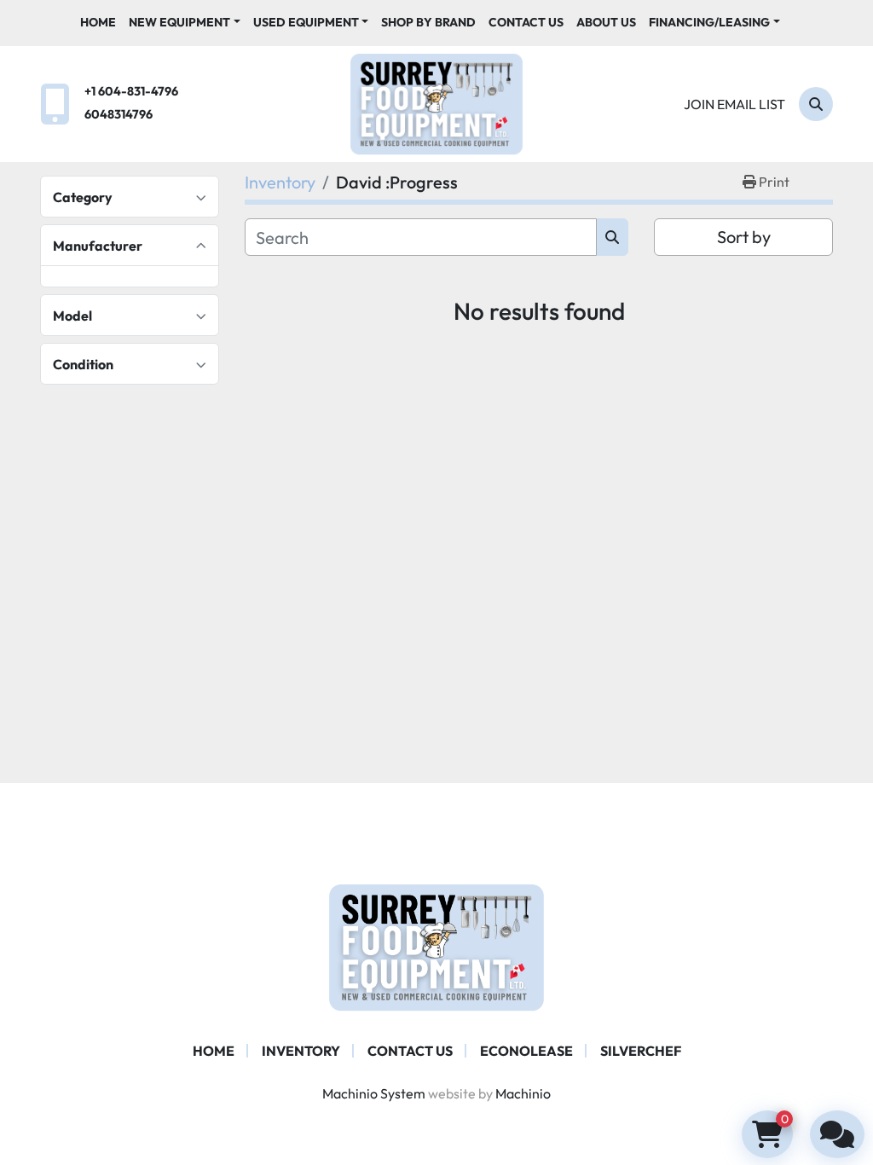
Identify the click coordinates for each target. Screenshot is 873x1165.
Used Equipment (306, 22)
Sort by (744, 236)
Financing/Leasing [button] (709, 22)
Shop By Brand (428, 22)
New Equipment (179, 22)
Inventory (301, 1050)
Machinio (523, 1093)
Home (98, 22)
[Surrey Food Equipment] (436, 945)
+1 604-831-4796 (131, 91)
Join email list (734, 104)
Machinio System (373, 1093)
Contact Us (526, 22)
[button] (184, 23)
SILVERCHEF (640, 1050)
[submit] (612, 237)
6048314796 (118, 114)
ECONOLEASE (526, 1050)
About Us (606, 22)
